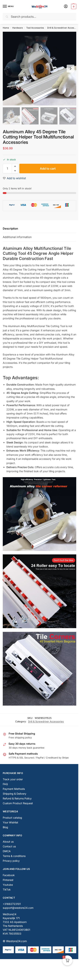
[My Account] (66, 6)
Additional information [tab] (17, 237)
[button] (73, 6)
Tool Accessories (35, 27)
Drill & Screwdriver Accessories (46, 721)
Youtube (8, 884)
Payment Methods (14, 788)
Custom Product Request (18, 803)
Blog (5, 827)
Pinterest (8, 879)
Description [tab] (10, 228)
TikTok (7, 889)
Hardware (17, 27)
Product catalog (12, 817)
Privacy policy (11, 860)
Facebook (9, 875)
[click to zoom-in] (39, 68)
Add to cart (48, 168)
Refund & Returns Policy (17, 798)
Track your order (13, 779)
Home (6, 27)
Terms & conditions (14, 856)
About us (8, 841)
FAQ (5, 784)
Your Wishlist (10, 822)
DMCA (7, 851)
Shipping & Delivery (14, 793)
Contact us (9, 846)
